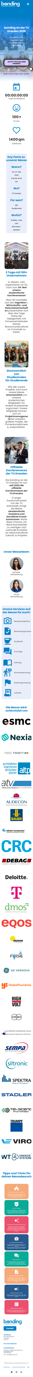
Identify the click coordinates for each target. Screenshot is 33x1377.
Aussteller (6, 1338)
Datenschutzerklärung (18, 1367)
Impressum (7, 1367)
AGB (28, 1367)
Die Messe (7, 1335)
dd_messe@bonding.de (10, 1354)
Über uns (6, 1339)
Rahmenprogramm (9, 1336)
